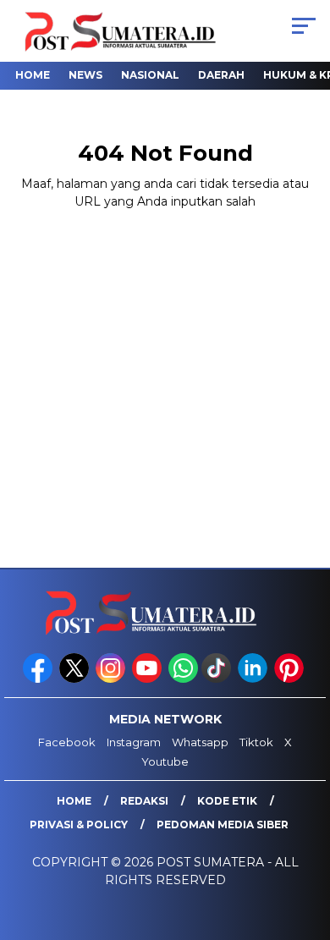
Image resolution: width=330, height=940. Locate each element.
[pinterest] (290, 679)
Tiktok (256, 742)
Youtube (165, 761)
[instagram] (112, 679)
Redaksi (144, 800)
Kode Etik (227, 800)
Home (32, 75)
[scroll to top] (306, 841)
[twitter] (75, 679)
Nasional (150, 75)
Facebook (67, 742)
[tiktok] (217, 679)
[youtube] (148, 679)
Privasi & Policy (79, 824)
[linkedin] (254, 679)
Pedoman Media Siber (223, 824)
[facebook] (39, 679)
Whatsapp (200, 742)
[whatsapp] (183, 679)
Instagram (134, 742)
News (85, 75)
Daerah (221, 75)
